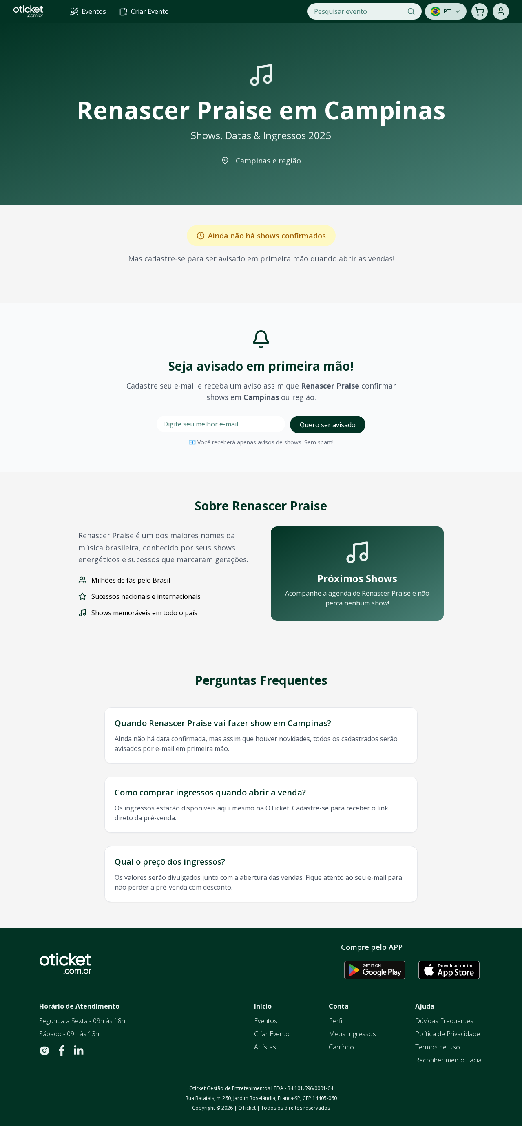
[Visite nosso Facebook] (61, 1050)
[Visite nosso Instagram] (44, 1050)
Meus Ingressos (352, 1033)
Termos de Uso (437, 1046)
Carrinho (341, 1046)
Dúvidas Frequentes (444, 1020)
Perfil (336, 1020)
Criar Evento (272, 1033)
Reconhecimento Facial (449, 1059)
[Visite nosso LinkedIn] (78, 1050)
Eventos (265, 1020)
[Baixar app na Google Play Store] (375, 970)
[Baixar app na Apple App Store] (449, 970)
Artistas (265, 1046)
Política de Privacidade (447, 1033)
